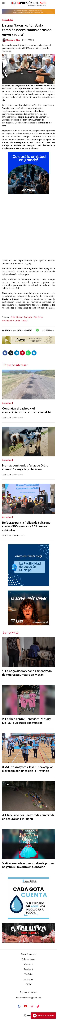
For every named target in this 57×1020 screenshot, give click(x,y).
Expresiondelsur (28, 954)
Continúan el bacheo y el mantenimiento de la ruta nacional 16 (26, 410)
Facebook (28, 969)
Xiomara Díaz (13, 40)
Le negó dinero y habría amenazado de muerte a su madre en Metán (27, 672)
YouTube (28, 974)
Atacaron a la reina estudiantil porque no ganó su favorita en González (28, 865)
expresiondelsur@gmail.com (28, 997)
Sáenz (24, 320)
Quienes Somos (28, 959)
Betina (19, 317)
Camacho (28, 317)
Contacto (28, 964)
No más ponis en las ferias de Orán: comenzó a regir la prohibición (25, 467)
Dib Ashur (38, 317)
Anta (13, 317)
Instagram (28, 979)
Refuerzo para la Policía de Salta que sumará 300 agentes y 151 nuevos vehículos (26, 526)
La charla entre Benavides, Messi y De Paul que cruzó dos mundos (26, 720)
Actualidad (7, 19)
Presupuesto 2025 (11, 320)
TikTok (28, 984)
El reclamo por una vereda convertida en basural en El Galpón (28, 817)
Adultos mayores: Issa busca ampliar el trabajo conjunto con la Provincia (27, 769)
